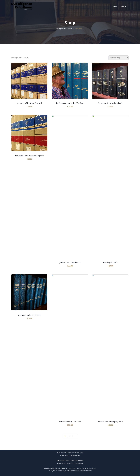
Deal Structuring (78, 463)
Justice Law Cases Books (70, 262)
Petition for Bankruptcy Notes (110, 421)
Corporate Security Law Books (110, 103)
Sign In (123, 6)
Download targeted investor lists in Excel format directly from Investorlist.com (70, 468)
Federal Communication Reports (29, 155)
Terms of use (64, 455)
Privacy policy (75, 455)
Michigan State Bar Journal (29, 315)
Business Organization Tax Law (70, 103)
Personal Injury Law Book (70, 421)
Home (115, 6)
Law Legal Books (110, 262)
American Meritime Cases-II (29, 103)
